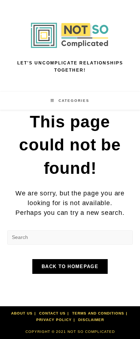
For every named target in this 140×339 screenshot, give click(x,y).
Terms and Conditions (98, 313)
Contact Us (52, 313)
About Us (22, 313)
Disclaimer (91, 320)
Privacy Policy (54, 320)
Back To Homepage (70, 266)
